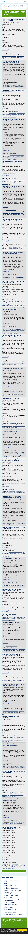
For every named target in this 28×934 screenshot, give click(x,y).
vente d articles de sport (12, 711)
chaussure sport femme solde (15, 615)
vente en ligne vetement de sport (9, 117)
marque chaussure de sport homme (10, 738)
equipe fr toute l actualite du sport (15, 552)
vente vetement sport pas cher (19, 86)
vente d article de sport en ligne (18, 115)
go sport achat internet (10, 885)
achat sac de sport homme (14, 491)
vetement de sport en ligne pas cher (9, 56)
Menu (25, 1)
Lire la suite (5, 50)
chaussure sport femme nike (7, 617)
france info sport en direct (16, 554)
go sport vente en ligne (11, 523)
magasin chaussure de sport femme (13, 618)
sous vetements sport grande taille (16, 211)
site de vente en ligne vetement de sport (17, 113)
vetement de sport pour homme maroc (9, 365)
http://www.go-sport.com (11, 389)
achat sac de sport (9, 492)
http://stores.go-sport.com (11, 326)
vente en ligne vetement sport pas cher (16, 54)
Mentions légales (10, 919)
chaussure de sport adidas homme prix (16, 737)
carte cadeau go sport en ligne (15, 391)
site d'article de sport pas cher (13, 453)
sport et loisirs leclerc (14, 822)
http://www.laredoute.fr (11, 210)
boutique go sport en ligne (15, 522)
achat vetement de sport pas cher (16, 83)
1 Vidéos (11, 16)
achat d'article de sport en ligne (12, 899)
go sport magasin (8, 907)
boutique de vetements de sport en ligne (17, 245)
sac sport (4, 494)
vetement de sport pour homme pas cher (10, 58)
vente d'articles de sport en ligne (17, 327)
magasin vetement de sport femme (16, 764)
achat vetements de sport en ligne (15, 57)
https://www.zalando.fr (10, 489)
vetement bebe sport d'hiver (13, 248)
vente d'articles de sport (11, 650)
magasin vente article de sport (10, 333)
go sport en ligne (8, 893)
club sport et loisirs (13, 823)
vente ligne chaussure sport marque (15, 680)
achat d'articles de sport (10, 904)
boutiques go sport (9, 892)
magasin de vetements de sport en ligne (10, 766)
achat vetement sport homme (14, 182)
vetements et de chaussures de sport (10, 302)
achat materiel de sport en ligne (12, 880)
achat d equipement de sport (11, 911)
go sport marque (8, 900)
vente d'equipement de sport (11, 427)
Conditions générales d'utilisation (11, 920)
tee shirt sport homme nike (18, 740)
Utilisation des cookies (19, 920)
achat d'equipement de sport (11, 909)
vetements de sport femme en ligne (18, 767)
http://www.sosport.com (11, 274)
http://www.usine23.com (10, 178)
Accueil (3, 919)
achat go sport (8, 897)
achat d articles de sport (10, 902)
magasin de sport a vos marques (12, 887)
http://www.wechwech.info (11, 820)
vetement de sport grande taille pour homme (11, 213)
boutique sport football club (9, 278)
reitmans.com (9, 763)
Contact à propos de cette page (10, 921)
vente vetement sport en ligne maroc (15, 361)
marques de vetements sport (12, 159)
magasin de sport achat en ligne (8, 793)
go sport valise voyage (19, 586)
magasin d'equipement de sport (12, 424)
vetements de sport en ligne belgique (15, 677)
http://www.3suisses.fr (10, 735)
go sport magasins (14, 392)
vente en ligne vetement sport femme (9, 114)
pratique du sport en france (11, 888)
